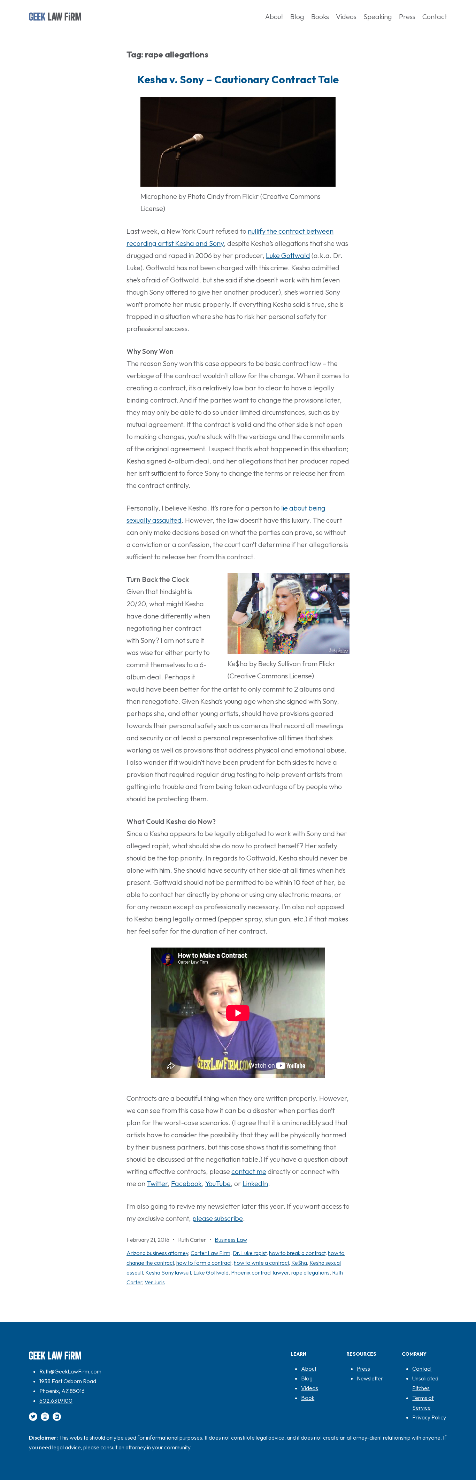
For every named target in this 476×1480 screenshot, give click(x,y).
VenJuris (155, 1282)
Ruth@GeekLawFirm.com (70, 1371)
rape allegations (310, 1272)
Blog (307, 1378)
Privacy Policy (429, 1417)
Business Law (231, 1239)
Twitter (157, 1183)
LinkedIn (255, 1183)
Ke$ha (299, 1262)
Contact (422, 1368)
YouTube (218, 1183)
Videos (309, 1388)
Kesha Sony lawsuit (168, 1272)
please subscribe (217, 1218)
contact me (248, 1171)
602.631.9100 (55, 1400)
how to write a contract (261, 1262)
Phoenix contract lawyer (260, 1272)
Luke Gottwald (288, 255)
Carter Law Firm (210, 1252)
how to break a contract (297, 1252)
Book (307, 1397)
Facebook (186, 1183)
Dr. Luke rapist (250, 1252)
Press (363, 1368)
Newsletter (370, 1378)
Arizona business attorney (157, 1252)
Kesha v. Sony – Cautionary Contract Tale (238, 79)
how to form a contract (203, 1262)
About (308, 1368)
